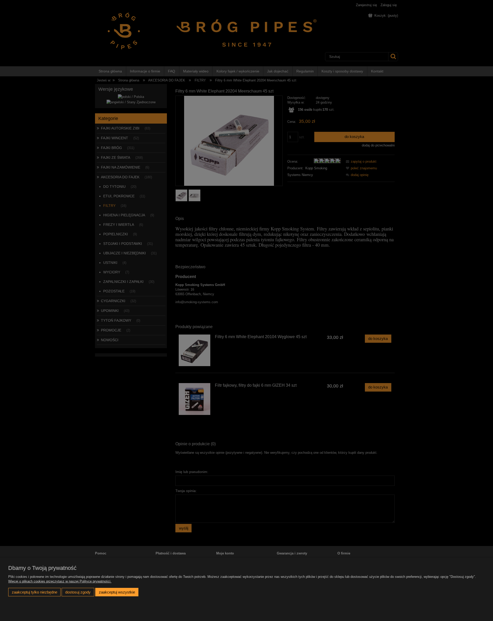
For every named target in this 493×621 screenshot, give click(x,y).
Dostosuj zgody (78, 592)
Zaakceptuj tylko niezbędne (34, 592)
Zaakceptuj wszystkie (117, 592)
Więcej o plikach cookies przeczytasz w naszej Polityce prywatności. (59, 581)
